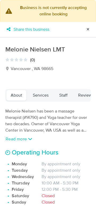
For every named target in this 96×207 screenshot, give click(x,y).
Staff (63, 95)
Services (41, 95)
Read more (17, 139)
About (16, 95)
